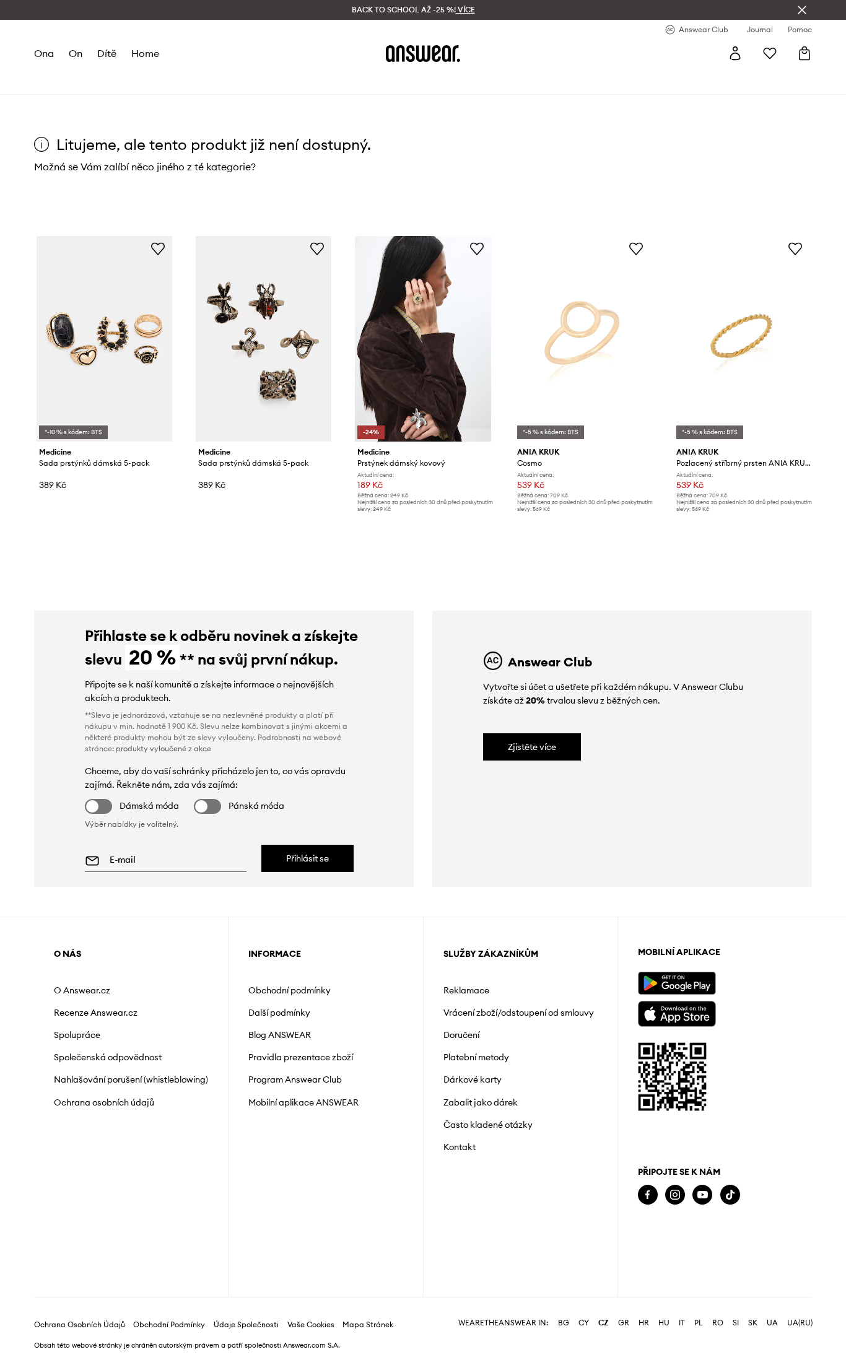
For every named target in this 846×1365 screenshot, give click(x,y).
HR (644, 1323)
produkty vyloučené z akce (163, 748)
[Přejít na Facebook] (648, 1195)
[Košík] (804, 53)
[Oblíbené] (769, 53)
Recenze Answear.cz (95, 1012)
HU (663, 1323)
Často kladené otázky (488, 1124)
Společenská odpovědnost (108, 1057)
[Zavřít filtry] (802, 10)
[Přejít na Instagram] (675, 1195)
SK (752, 1323)
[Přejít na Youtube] (702, 1195)
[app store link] (676, 1012)
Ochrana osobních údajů (104, 1102)
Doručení (461, 1034)
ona (44, 53)
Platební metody (476, 1057)
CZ (603, 1323)
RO (717, 1323)
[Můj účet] (735, 53)
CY (583, 1323)
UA (772, 1323)
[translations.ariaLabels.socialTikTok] (730, 1195)
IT (682, 1323)
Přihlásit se (307, 858)
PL (698, 1323)
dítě (106, 53)
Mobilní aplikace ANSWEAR (303, 1102)
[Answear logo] (423, 53)
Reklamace (466, 990)
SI (736, 1323)
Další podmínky (279, 1012)
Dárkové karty (472, 1079)
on (75, 53)
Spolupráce (77, 1034)
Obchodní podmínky (289, 990)
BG (563, 1323)
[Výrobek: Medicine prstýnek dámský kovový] (423, 339)
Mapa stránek (367, 1324)
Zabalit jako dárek (480, 1102)
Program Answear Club (295, 1079)
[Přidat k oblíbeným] (158, 248)
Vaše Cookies (310, 1324)
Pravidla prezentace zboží (300, 1057)
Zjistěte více (532, 746)
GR (623, 1323)
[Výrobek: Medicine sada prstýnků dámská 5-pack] (104, 339)
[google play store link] (676, 983)
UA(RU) (800, 1323)
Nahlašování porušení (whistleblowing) (131, 1079)
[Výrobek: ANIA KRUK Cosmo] (582, 339)
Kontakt (459, 1147)
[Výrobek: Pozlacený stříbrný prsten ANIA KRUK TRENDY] (741, 339)
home (145, 53)
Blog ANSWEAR (279, 1034)
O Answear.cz (82, 990)
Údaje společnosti (246, 1324)
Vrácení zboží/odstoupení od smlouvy (518, 1012)
